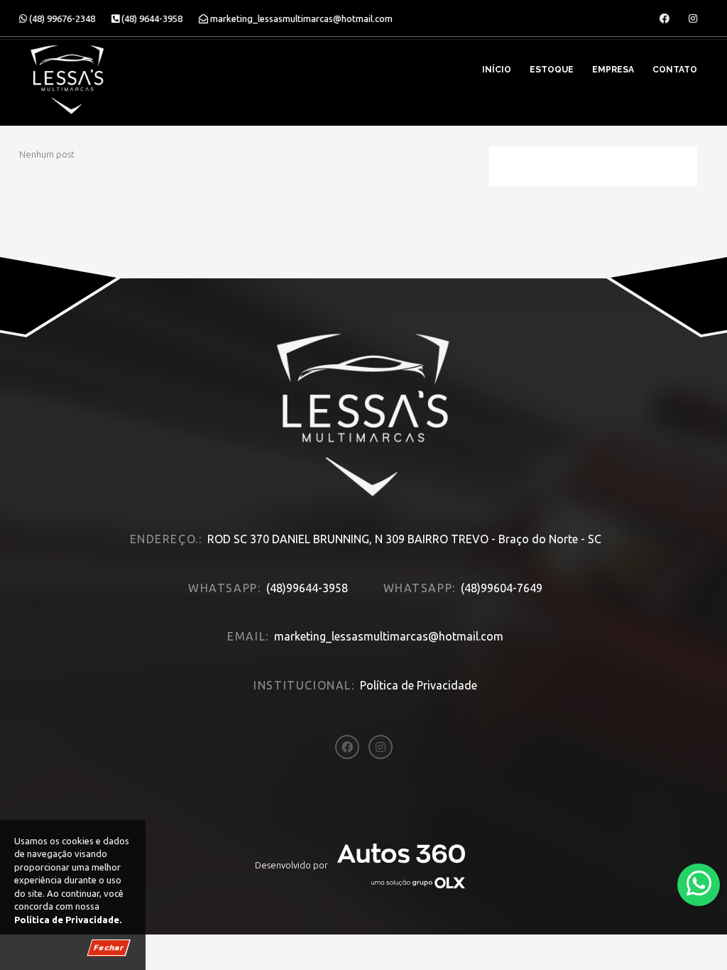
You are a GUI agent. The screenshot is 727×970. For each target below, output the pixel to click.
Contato (674, 70)
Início (496, 70)
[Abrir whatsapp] (699, 884)
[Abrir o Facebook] (664, 18)
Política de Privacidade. (67, 920)
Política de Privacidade (418, 685)
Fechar (108, 947)
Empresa (613, 70)
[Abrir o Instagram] (693, 18)
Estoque (552, 70)
